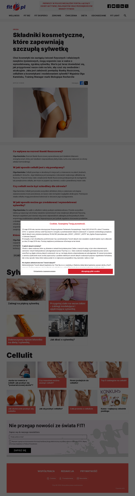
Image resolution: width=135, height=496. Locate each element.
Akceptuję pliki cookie (90, 271)
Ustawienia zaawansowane (44, 271)
